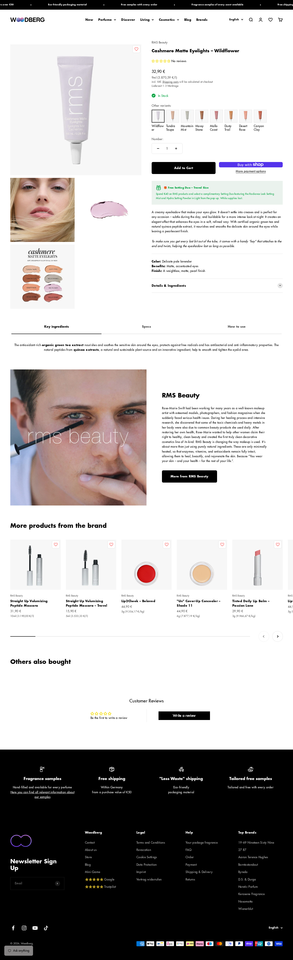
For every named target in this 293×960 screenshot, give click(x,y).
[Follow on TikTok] (46, 928)
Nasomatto (245, 901)
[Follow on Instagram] (24, 928)
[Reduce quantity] (158, 148)
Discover (128, 19)
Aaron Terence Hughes (253, 857)
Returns (190, 879)
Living (145, 19)
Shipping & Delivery (199, 871)
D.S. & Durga (247, 879)
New (89, 19)
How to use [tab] (237, 326)
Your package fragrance (202, 842)
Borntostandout (248, 864)
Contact (90, 842)
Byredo (243, 871)
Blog (187, 19)
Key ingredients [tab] (56, 326)
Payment (191, 864)
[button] (161, 61)
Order (190, 857)
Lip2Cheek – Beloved (138, 601)
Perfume (105, 19)
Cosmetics (167, 19)
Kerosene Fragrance (251, 894)
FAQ (189, 849)
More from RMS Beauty (189, 476)
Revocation (143, 849)
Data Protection (146, 864)
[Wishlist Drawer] (270, 19)
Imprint (141, 871)
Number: (157, 139)
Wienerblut (245, 908)
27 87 (242, 849)
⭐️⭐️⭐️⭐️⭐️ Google (99, 879)
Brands (202, 19)
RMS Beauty (160, 42)
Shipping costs (170, 82)
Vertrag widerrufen (149, 879)
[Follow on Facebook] (13, 928)
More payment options (251, 171)
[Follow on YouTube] (35, 928)
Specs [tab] (146, 326)
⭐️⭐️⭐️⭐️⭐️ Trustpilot (100, 886)
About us (91, 849)
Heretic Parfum (248, 886)
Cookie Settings (146, 857)
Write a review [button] (184, 715)
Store (88, 857)
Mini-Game (92, 871)
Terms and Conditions (150, 842)
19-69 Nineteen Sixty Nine (256, 842)
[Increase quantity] (176, 148)
